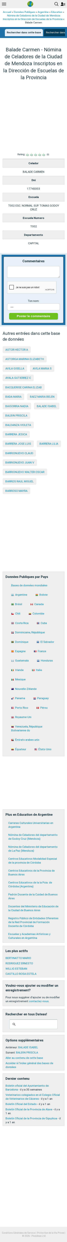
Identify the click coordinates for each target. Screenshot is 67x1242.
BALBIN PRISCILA (16, 415)
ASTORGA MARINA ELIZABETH (24, 359)
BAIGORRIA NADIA (16, 406)
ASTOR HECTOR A (16, 349)
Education (56, 12)
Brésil (18, 604)
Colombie (38, 613)
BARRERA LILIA (49, 443)
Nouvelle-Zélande (26, 688)
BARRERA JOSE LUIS (18, 443)
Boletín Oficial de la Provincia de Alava (29, 1109)
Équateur (20, 749)
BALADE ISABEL (47, 406)
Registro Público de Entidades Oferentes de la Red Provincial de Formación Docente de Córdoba (33, 922)
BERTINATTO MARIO (18, 958)
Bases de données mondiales (29, 585)
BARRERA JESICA (16, 434)
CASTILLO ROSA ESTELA (21, 973)
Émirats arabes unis (27, 739)
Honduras (47, 660)
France (42, 651)
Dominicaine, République (30, 632)
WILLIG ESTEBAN (16, 968)
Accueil (7, 12)
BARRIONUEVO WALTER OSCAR (24, 472)
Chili (17, 613)
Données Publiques (24, 12)
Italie (39, 670)
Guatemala (22, 660)
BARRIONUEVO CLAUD (19, 453)
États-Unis (44, 749)
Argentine (43, 12)
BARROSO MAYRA (16, 490)
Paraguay (43, 698)
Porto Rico (21, 707)
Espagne (20, 651)
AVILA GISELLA (14, 368)
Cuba (44, 623)
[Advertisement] (33, 117)
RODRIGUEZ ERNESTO (19, 963)
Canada (39, 604)
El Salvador (47, 641)
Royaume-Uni (23, 717)
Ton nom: (33, 300)
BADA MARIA (13, 396)
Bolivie (43, 594)
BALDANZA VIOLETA (18, 425)
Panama (20, 698)
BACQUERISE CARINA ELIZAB (23, 387)
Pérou (43, 707)
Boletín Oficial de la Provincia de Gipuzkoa (31, 1118)
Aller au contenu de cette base (24, 1057)
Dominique (21, 641)
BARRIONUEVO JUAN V (19, 462)
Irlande (19, 670)
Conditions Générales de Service (18, 1233)
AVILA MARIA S (42, 368)
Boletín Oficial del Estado (21, 1104)
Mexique (20, 679)
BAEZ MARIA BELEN (42, 396)
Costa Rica (21, 623)
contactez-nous (39, 1001)
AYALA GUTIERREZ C (18, 377)
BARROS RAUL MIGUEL (19, 481)
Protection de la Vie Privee (50, 1233)
